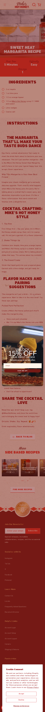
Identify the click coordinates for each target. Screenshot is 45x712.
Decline (21, 700)
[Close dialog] (42, 328)
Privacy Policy (33, 687)
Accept (21, 694)
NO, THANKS (23, 375)
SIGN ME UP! (22, 370)
